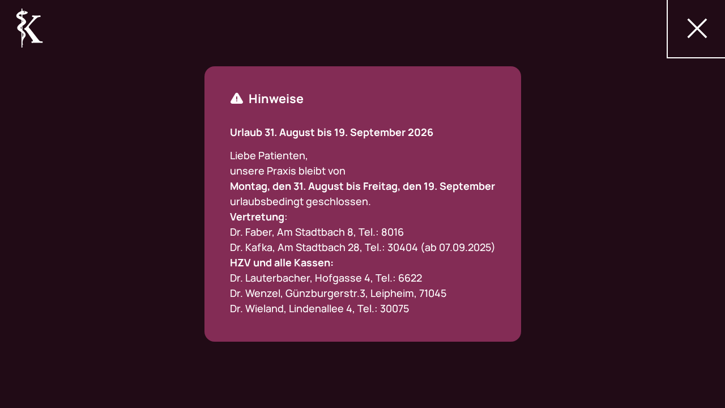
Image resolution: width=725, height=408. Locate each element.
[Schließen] (697, 28)
